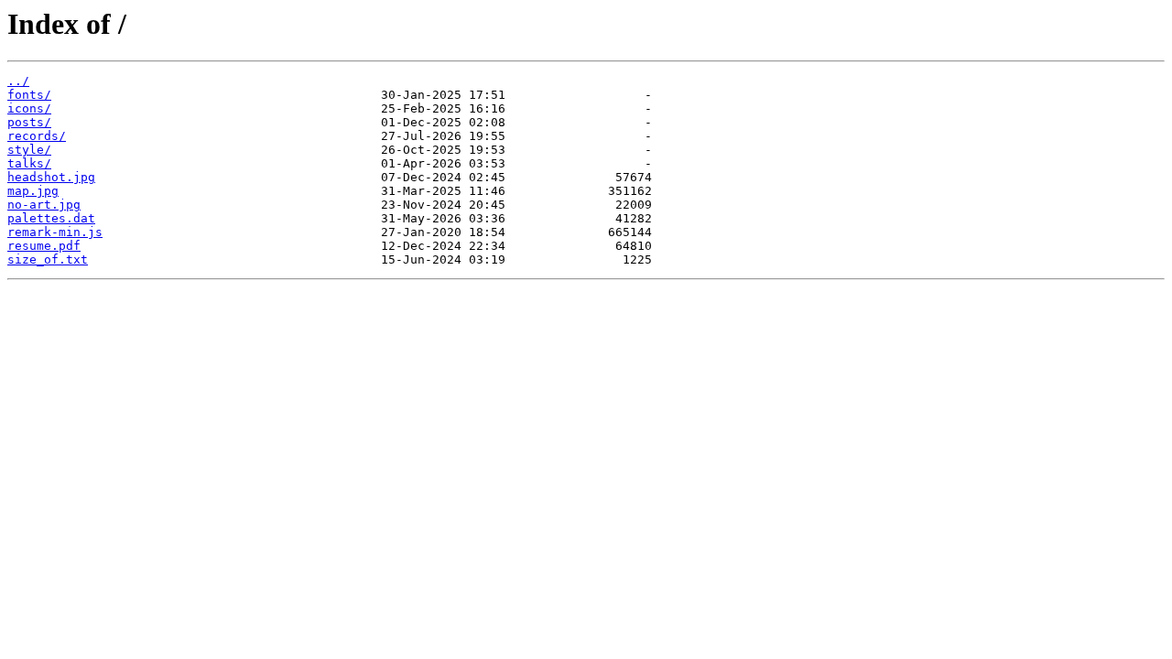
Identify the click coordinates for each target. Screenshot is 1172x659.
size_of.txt (47, 259)
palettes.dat (51, 218)
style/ (29, 150)
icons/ (29, 108)
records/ (36, 136)
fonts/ (29, 95)
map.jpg (33, 191)
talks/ (29, 163)
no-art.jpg (44, 204)
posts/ (29, 122)
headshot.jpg (51, 177)
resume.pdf (44, 246)
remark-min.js (55, 232)
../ (18, 81)
